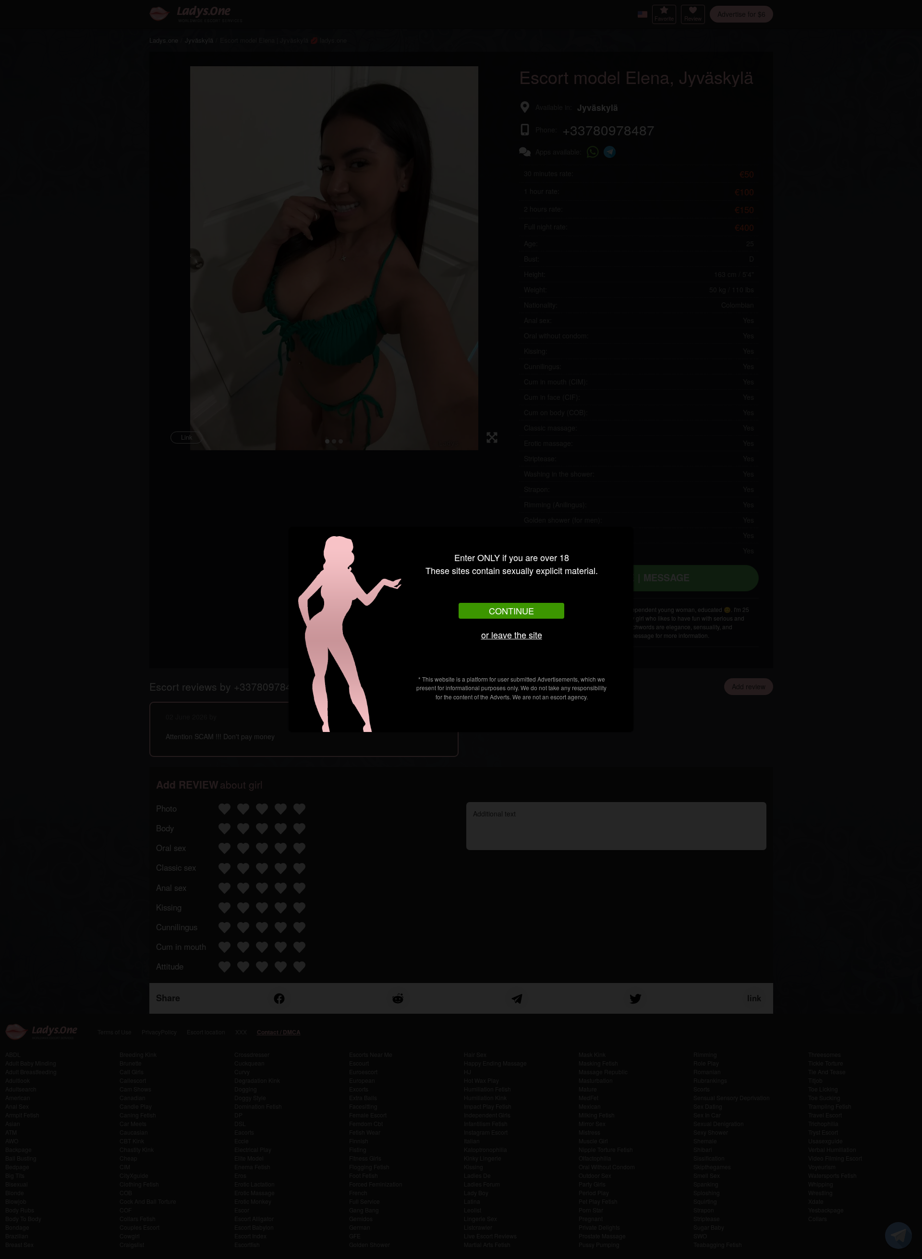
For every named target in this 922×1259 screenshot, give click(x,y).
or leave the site (511, 634)
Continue (511, 610)
